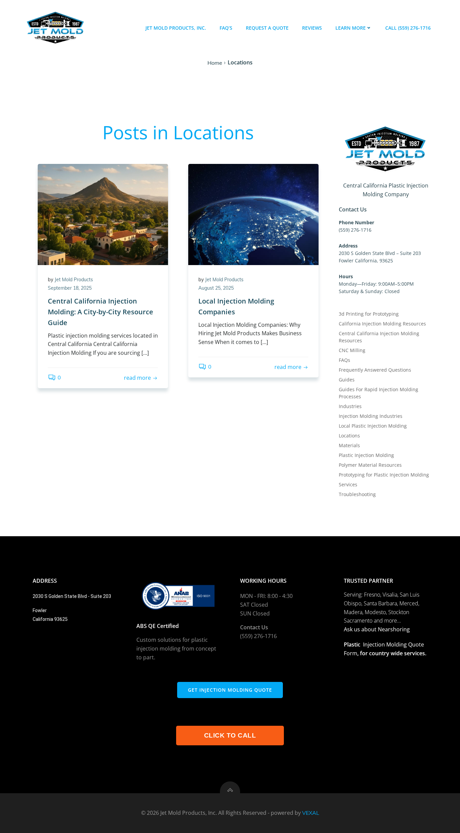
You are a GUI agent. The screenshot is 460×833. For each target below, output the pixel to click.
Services (348, 484)
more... (392, 620)
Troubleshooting (357, 494)
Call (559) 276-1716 (408, 28)
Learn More (350, 28)
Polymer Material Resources (370, 465)
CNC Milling (352, 350)
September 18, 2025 (70, 288)
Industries (350, 406)
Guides (347, 379)
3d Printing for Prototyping (369, 314)
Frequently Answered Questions (375, 370)
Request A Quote (267, 28)
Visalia (390, 594)
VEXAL (310, 812)
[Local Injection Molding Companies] (253, 213)
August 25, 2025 (216, 288)
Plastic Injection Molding (366, 455)
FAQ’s (226, 28)
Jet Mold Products (74, 280)
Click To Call (230, 735)
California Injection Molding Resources (382, 323)
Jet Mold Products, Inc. (175, 28)
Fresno (372, 594)
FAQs (344, 360)
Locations (349, 435)
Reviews (312, 28)
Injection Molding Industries (370, 416)
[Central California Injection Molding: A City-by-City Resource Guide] (103, 213)
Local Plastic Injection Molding (373, 426)
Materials (349, 445)
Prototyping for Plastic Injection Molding (384, 474)
